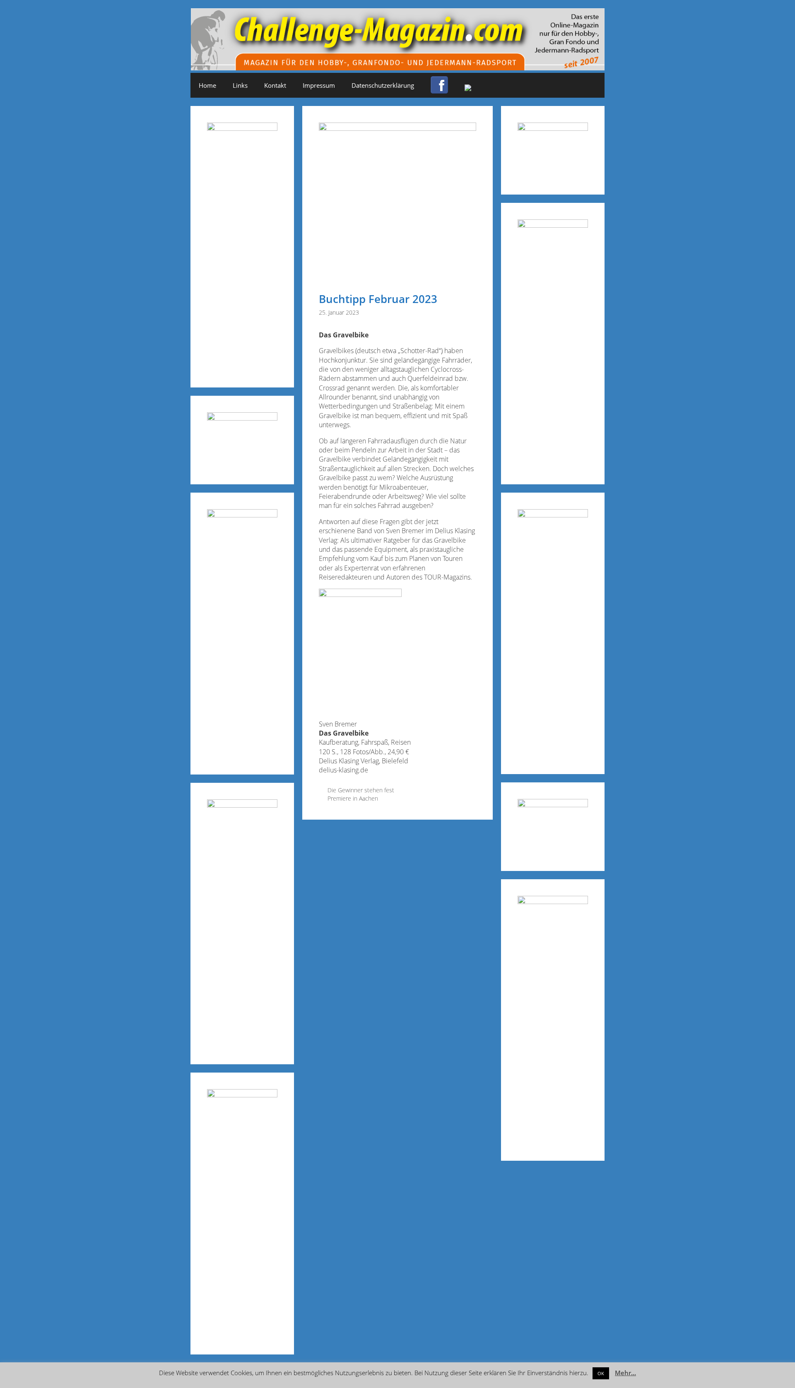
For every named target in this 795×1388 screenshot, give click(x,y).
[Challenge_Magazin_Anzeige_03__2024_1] (553, 515)
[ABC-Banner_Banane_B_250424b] (242, 805)
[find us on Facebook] (439, 89)
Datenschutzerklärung (383, 85)
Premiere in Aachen (353, 798)
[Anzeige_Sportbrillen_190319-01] (242, 515)
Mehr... (625, 1373)
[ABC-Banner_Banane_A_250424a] (553, 901)
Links (240, 85)
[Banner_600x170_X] (553, 225)
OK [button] (600, 1373)
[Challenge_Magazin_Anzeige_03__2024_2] (242, 128)
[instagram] (467, 88)
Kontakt (275, 85)
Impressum (319, 85)
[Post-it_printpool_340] (242, 418)
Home (207, 85)
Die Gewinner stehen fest (361, 790)
